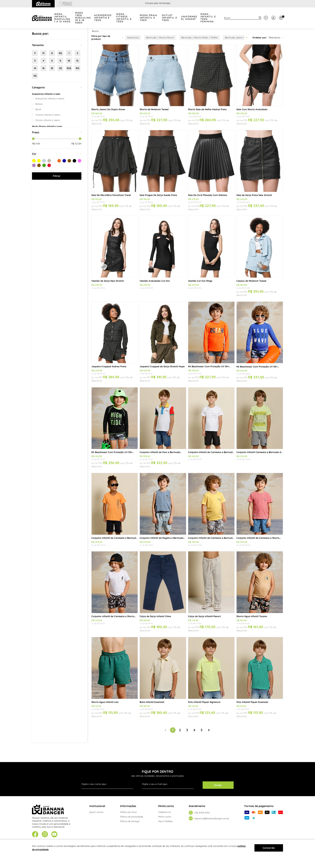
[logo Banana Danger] (42, 18)
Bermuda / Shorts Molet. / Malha (199, 37)
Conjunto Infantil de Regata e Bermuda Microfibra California (161, 537)
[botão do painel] (266, 18)
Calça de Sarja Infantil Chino (155, 616)
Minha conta (164, 816)
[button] (247, 37)
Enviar (218, 785)
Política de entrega (129, 821)
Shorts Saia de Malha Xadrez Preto (207, 109)
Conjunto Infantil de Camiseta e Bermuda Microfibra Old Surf (211, 537)
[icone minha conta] (273, 18)
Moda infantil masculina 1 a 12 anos (62, 18)
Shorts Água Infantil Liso (105, 702)
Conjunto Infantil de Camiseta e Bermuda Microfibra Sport (211, 452)
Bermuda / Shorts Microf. (160, 37)
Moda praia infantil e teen (148, 17)
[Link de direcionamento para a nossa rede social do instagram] (45, 834)
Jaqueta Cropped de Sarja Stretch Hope (162, 366)
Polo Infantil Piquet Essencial (252, 702)
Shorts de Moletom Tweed (154, 109)
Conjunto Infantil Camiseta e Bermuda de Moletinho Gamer (259, 452)
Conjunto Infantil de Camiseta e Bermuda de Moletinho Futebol (114, 537)
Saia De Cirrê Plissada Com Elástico (207, 195)
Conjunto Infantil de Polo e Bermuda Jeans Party (160, 452)
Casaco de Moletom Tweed (251, 280)
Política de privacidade (131, 816)
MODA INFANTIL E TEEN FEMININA (208, 18)
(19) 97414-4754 (202, 812)
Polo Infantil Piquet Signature (204, 702)
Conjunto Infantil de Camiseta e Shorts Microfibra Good (257, 537)
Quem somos (96, 812)
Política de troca (128, 812)
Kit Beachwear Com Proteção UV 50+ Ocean (208, 366)
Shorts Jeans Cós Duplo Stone (108, 109)
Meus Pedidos (165, 821)
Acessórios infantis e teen (103, 17)
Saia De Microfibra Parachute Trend (111, 195)
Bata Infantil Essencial (152, 702)
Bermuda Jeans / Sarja (238, 37)
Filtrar (57, 176)
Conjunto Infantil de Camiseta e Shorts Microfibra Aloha (112, 616)
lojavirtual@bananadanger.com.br (211, 818)
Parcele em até (157, 3)
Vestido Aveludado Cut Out (155, 280)
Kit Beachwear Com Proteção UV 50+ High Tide (111, 452)
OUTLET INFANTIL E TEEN (169, 17)
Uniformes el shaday (189, 17)
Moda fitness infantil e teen (124, 18)
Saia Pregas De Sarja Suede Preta (158, 195)
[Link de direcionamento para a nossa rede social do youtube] (54, 834)
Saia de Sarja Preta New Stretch (254, 195)
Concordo (269, 847)
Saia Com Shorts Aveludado (251, 109)
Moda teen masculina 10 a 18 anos (83, 18)
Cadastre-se (164, 812)
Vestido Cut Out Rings (200, 280)
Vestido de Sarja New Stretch (107, 280)
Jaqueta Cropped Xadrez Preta (108, 366)
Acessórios (133, 37)
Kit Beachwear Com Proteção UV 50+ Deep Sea (256, 366)
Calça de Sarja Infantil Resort (204, 616)
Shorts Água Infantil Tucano (251, 616)
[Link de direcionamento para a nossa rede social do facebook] (35, 834)
